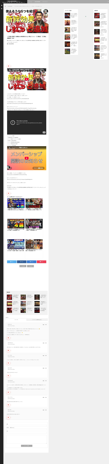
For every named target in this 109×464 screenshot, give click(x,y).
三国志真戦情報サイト (14, 1)
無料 (41, 40)
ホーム (31, 1)
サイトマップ (45, 1)
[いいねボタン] (8, 66)
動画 (18, 40)
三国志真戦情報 (37, 1)
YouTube (9, 40)
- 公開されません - (11, 427)
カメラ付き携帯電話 (27, 40)
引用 (45, 324)
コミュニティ (15, 42)
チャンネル (10, 42)
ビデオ (20, 40)
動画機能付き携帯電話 (36, 40)
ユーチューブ (14, 40)
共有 (23, 40)
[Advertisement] (27, 278)
